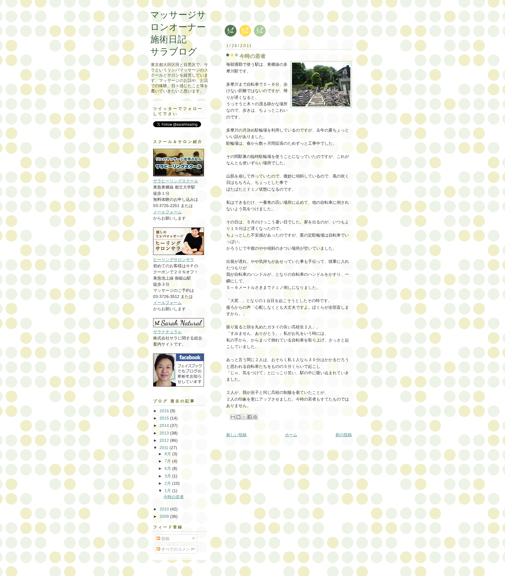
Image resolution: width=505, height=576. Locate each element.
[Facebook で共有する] (249, 417)
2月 (168, 483)
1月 (168, 490)
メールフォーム (167, 212)
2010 (165, 509)
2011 (165, 447)
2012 (165, 440)
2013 (165, 433)
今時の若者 (252, 56)
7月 (168, 461)
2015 (165, 418)
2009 (165, 516)
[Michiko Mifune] (178, 385)
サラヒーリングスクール (175, 181)
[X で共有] (244, 417)
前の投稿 (343, 434)
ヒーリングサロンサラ (173, 259)
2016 (165, 410)
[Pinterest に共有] (255, 417)
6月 (168, 468)
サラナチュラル (167, 332)
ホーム (291, 434)
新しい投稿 (236, 434)
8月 (168, 453)
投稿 (165, 538)
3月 (168, 476)
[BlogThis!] (238, 417)
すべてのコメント (177, 549)
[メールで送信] (233, 417)
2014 (165, 425)
